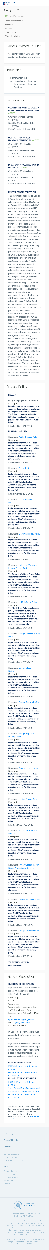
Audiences (8, 1146)
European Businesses (11, 1154)
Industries (9, 24)
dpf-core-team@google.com (21, 1019)
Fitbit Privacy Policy (28, 602)
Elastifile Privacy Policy (29, 533)
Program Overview (11, 1171)
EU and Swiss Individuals (12, 1157)
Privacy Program (10, 1187)
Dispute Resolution (12, 36)
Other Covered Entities (14, 21)
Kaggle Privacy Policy (29, 768)
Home (11, 1213)
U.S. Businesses (9, 1151)
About (6, 1167)
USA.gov (31, 1216)
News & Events (9, 1180)
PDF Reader (38, 1232)
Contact (7, 1184)
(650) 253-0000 (22, 1022)
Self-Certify (8, 1134)
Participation (10, 28)
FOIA (25, 1216)
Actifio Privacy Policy (28, 437)
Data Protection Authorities (13, 1160)
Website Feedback (21, 1213)
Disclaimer (18, 1216)
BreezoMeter (25, 468)
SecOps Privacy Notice (29, 930)
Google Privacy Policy (29, 702)
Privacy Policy (10, 32)
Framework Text (10, 1174)
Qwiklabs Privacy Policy (29, 899)
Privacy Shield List (11, 1140)
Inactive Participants (11, 1177)
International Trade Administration (22, 1221)
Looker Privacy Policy (29, 799)
